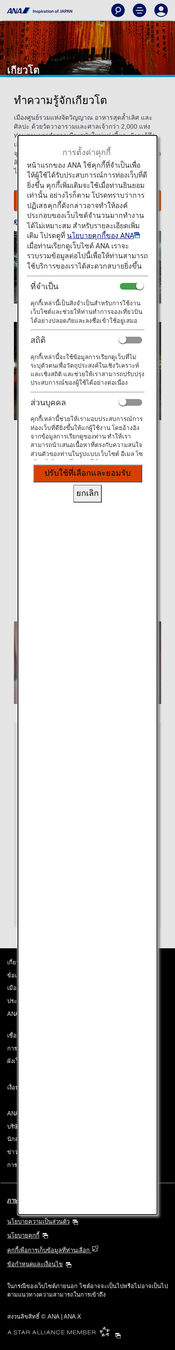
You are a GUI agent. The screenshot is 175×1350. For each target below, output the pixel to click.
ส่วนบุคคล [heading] (48, 402)
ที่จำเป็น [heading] (44, 286)
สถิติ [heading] (38, 340)
